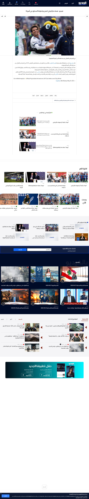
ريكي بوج (72, 63)
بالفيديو (78, 262)
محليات (66, 324)
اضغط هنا (77, 497)
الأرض (56, 74)
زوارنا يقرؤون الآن (82, 222)
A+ (2, 16)
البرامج (66, 3)
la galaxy (58, 80)
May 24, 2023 (71, 80)
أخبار (73, 3)
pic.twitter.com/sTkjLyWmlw (54, 78)
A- (5, 16)
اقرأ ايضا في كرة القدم (45, 112)
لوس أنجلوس (53, 63)
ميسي (38, 72)
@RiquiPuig (29, 78)
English (3, 4)
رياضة (76, 206)
